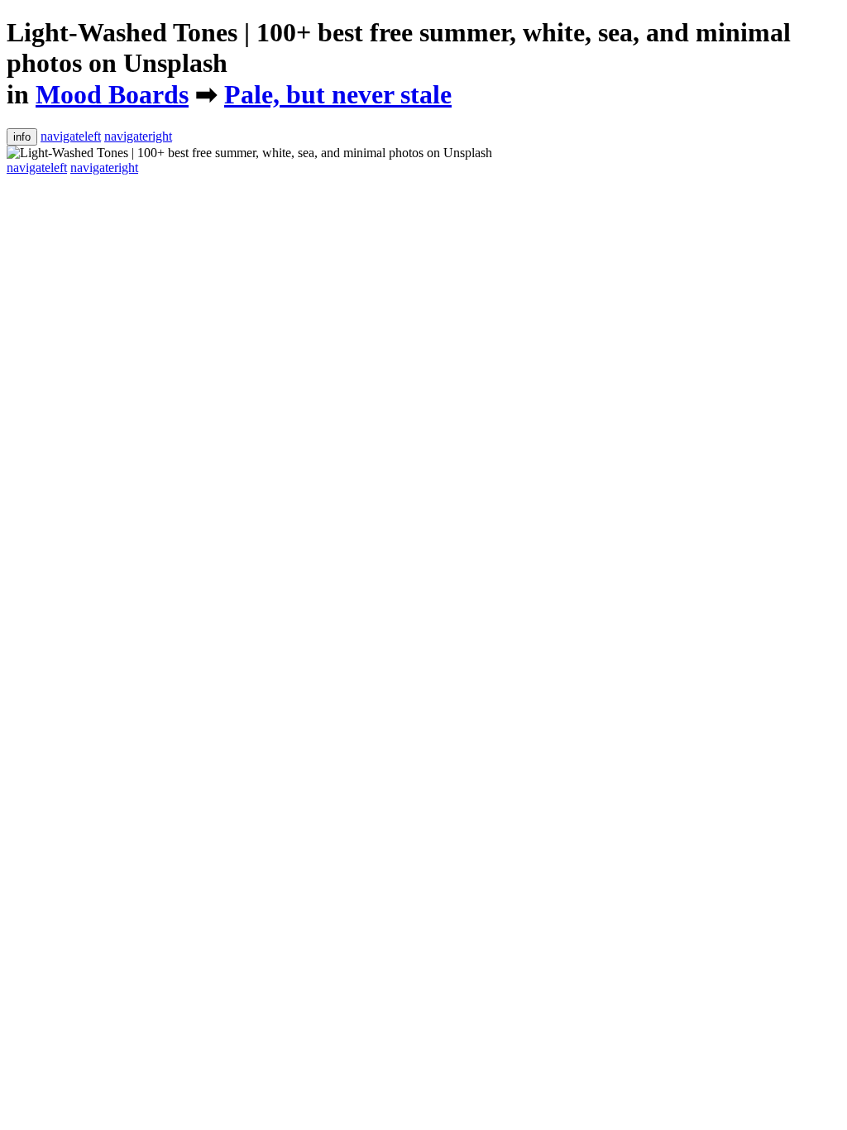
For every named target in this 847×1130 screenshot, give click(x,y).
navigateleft (71, 136)
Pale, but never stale (338, 94)
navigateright (138, 136)
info (22, 137)
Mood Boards (112, 94)
